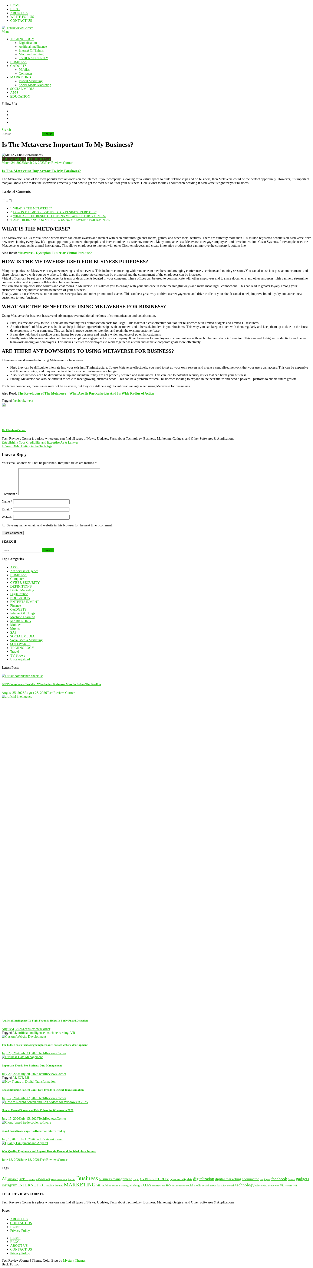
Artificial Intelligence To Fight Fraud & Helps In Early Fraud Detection (45, 1020)
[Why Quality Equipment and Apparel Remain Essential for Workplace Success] (156, 1143)
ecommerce (250, 1179)
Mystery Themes (74, 1260)
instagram (9, 1185)
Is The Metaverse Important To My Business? (41, 171)
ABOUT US (19, 13)
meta (30, 400)
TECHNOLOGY (22, 39)
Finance (15, 605)
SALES (146, 1185)
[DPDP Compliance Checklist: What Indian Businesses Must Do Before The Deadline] (156, 676)
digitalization (203, 1179)
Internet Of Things (31, 50)
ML (27, 1077)
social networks (211, 1185)
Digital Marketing (31, 81)
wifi (295, 1185)
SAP (13, 632)
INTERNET (28, 1185)
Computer (25, 73)
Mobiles (24, 69)
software (225, 1185)
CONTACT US (21, 20)
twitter (271, 1185)
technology (244, 1185)
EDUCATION (20, 96)
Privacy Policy (20, 1230)
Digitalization (28, 43)
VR (72, 1033)
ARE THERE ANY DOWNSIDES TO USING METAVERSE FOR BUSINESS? (62, 220)
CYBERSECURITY (154, 1179)
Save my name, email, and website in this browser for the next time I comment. (60, 525)
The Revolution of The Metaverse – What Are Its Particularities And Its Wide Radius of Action (86, 393)
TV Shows (17, 655)
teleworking (261, 1185)
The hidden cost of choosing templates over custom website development (45, 1044)
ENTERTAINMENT (24, 602)
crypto (136, 1179)
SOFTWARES (20, 644)
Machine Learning (31, 54)
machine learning (54, 1185)
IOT (20, 1077)
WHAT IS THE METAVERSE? (32, 208)
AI (14, 1033)
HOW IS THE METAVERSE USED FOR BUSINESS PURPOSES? (54, 212)
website (288, 1185)
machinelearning (57, 1033)
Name (7, 501)
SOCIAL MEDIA (22, 89)
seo (168, 1185)
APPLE (24, 1179)
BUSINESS (18, 62)
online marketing (120, 1185)
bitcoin (71, 1179)
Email (7, 509)
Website (7, 517)
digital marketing (228, 1179)
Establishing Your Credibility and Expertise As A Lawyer (40, 442)
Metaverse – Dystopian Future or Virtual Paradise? (55, 253)
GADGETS (18, 66)
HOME (15, 5)
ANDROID (12, 1179)
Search (6, 129)
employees (265, 1179)
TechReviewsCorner (58, 162)
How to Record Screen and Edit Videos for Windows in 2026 (37, 1110)
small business (178, 1185)
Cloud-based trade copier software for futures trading (34, 1131)
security (156, 1185)
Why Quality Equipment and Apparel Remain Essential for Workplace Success (49, 1151)
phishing (134, 1185)
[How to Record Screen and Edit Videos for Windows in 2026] (156, 1102)
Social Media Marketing (35, 85)
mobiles (106, 1185)
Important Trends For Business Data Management (32, 1065)
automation (61, 1179)
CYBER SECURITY (33, 58)
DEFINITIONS (21, 586)
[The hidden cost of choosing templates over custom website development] (156, 1037)
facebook (19, 400)
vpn (277, 1185)
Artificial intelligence (33, 46)
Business (87, 1178)
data (189, 1179)
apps (32, 1179)
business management (115, 1179)
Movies (15, 628)
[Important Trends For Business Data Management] (156, 1057)
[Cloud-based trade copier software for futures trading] (156, 1122)
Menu (6, 31)
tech (232, 1185)
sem (163, 1185)
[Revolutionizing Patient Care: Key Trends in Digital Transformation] (156, 1082)
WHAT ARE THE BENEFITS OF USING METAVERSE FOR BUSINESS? (59, 216)
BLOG (15, 9)
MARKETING (20, 77)
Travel (14, 651)
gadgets (302, 1179)
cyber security (178, 1179)
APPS (14, 92)
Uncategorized (20, 659)
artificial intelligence (31, 1033)
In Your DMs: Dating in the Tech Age (27, 446)
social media (193, 1185)
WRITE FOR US (22, 17)
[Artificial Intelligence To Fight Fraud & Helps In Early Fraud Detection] (156, 854)
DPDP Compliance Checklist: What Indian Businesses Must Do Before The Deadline (51, 684)
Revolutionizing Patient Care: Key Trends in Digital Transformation (43, 1089)
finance (291, 1179)
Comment (9, 494)
